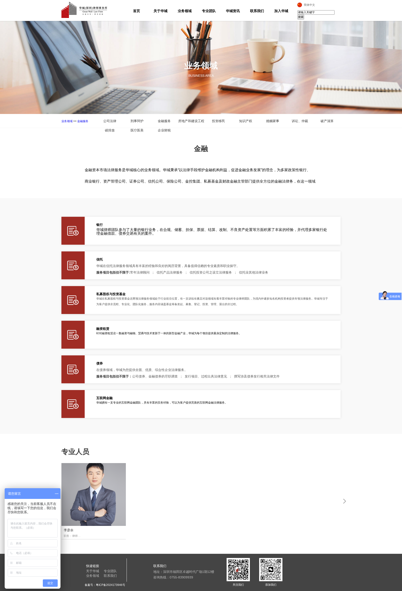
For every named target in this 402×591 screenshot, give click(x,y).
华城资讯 (233, 11)
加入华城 (281, 11)
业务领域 (185, 11)
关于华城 (161, 11)
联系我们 (257, 11)
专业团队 (209, 11)
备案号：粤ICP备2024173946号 (105, 585)
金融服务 (82, 121)
